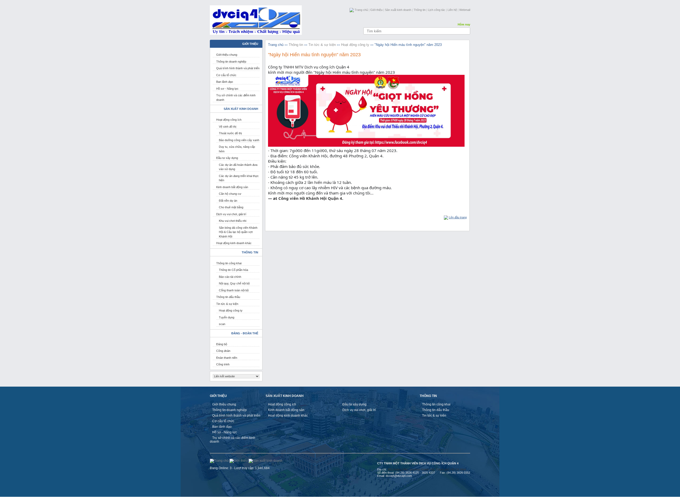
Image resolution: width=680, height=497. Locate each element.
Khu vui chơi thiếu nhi (232, 220)
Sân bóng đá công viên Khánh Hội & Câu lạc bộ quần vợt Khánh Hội (238, 232)
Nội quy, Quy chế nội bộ (234, 283)
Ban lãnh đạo (224, 81)
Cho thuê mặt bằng (231, 207)
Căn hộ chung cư (230, 193)
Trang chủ (361, 9)
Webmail (464, 9)
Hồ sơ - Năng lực (227, 88)
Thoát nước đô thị (230, 133)
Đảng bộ (221, 344)
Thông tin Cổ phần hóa (233, 269)
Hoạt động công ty (231, 310)
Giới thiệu (376, 9)
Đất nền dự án (228, 200)
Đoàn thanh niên (226, 357)
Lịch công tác (436, 9)
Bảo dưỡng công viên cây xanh (239, 140)
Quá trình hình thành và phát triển (238, 68)
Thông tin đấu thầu (228, 297)
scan (222, 324)
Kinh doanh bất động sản (232, 187)
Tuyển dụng (226, 317)
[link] (310, 198)
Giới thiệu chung (226, 54)
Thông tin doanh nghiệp (231, 61)
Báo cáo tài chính (230, 276)
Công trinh (223, 364)
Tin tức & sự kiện (227, 303)
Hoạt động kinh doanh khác (234, 243)
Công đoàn (223, 350)
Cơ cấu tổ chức (226, 75)
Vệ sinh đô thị (227, 126)
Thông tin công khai (228, 263)
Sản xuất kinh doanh (398, 9)
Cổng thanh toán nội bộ (234, 290)
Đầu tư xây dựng (227, 157)
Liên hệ (452, 9)
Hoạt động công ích (228, 119)
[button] (367, 198)
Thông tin (420, 9)
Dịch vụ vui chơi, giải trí (231, 214)
